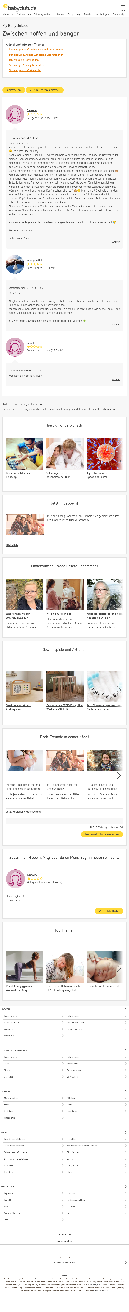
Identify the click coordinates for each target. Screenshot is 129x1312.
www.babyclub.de (33, 1279)
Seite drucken (64, 1234)
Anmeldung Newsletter (64, 1263)
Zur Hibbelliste (109, 911)
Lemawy (32, 875)
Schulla (31, 343)
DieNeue (32, 110)
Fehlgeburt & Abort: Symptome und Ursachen (36, 54)
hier (109, 409)
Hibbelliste (12, 545)
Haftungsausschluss (100, 1291)
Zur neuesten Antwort (44, 90)
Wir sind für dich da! (58, 614)
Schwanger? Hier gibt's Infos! (27, 65)
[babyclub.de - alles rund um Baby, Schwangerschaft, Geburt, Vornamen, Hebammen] (19, 9)
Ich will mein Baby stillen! (24, 60)
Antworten (14, 90)
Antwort (116, 242)
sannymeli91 (34, 260)
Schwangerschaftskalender (25, 70)
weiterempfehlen (64, 1241)
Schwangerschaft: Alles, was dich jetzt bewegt (36, 49)
